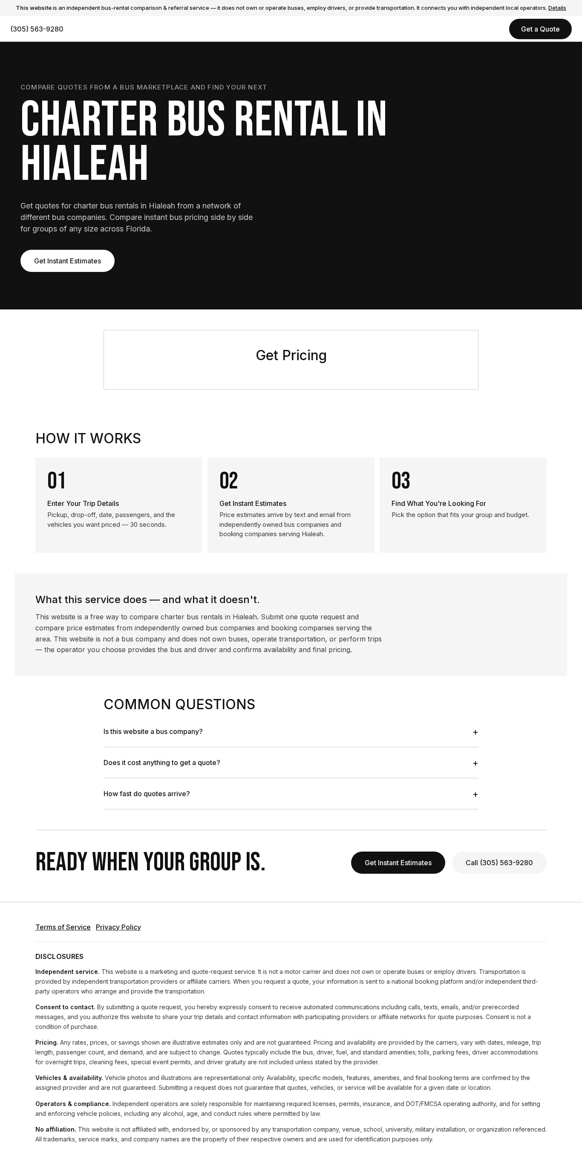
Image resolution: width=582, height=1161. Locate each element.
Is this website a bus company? (291, 731)
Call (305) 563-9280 (499, 862)
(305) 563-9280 (36, 29)
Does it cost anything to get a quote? (291, 762)
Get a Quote (540, 29)
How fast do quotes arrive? (291, 793)
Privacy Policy (118, 927)
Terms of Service (63, 927)
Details (557, 7)
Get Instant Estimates (67, 261)
